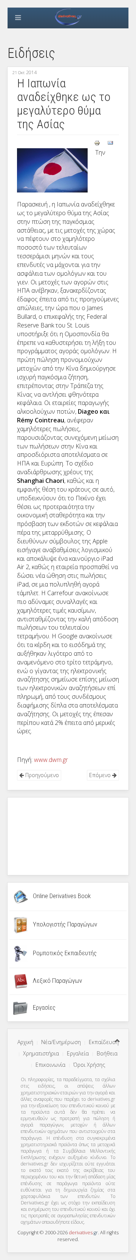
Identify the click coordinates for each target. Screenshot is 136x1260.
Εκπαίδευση (104, 1042)
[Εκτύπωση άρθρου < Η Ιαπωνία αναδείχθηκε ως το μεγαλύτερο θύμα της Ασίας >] (98, 142)
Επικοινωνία (50, 1064)
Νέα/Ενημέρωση (61, 1042)
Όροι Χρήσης (89, 1064)
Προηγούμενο (41, 775)
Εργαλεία (78, 1053)
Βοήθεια (107, 1053)
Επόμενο (100, 775)
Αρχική (25, 1042)
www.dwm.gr (51, 760)
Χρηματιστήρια (41, 1053)
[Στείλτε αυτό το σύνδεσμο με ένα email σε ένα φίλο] (110, 142)
